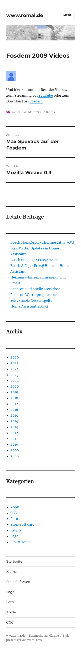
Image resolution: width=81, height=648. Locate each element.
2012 (14, 433)
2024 (14, 369)
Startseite (14, 561)
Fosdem (36, 101)
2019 (14, 392)
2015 (14, 415)
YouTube (45, 95)
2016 (14, 409)
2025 (14, 363)
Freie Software (22, 524)
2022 (14, 380)
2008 (14, 456)
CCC (13, 513)
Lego (14, 536)
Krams (50, 112)
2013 (14, 427)
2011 (13, 438)
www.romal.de (24, 15)
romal (16, 112)
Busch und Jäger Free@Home (34, 260)
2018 (14, 398)
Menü (67, 15)
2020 (14, 386)
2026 (14, 357)
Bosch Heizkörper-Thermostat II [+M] (42, 242)
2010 (14, 444)
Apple (15, 507)
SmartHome (20, 542)
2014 (14, 421)
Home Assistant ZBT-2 (29, 306)
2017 (14, 404)
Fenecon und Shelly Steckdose (35, 289)
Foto (14, 519)
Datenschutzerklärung (44, 635)
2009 (14, 450)
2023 (14, 375)
